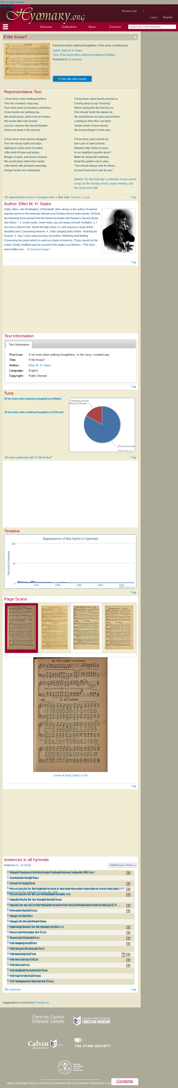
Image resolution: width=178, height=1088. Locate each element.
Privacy (33, 1083)
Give (109, 1083)
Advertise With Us (65, 1083)
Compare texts (45, 197)
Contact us (42, 1002)
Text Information (19, 344)
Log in (154, 17)
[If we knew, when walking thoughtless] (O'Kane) (34, 412)
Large (86, 197)
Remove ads (129, 11)
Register (168, 17)
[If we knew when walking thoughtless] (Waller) (33, 398)
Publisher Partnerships (90, 1083)
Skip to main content (12, 2)
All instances (13, 989)
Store (92, 27)
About (10, 1083)
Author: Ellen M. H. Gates (67, 50)
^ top (133, 197)
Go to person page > (39, 249)
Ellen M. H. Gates (40, 365)
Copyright (21, 1083)
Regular (76, 197)
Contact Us (46, 1083)
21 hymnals (75, 59)
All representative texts (19, 197)
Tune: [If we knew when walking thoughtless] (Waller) (84, 54)
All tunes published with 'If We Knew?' (28, 457)
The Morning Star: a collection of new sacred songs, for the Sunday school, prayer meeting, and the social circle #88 (105, 184)
